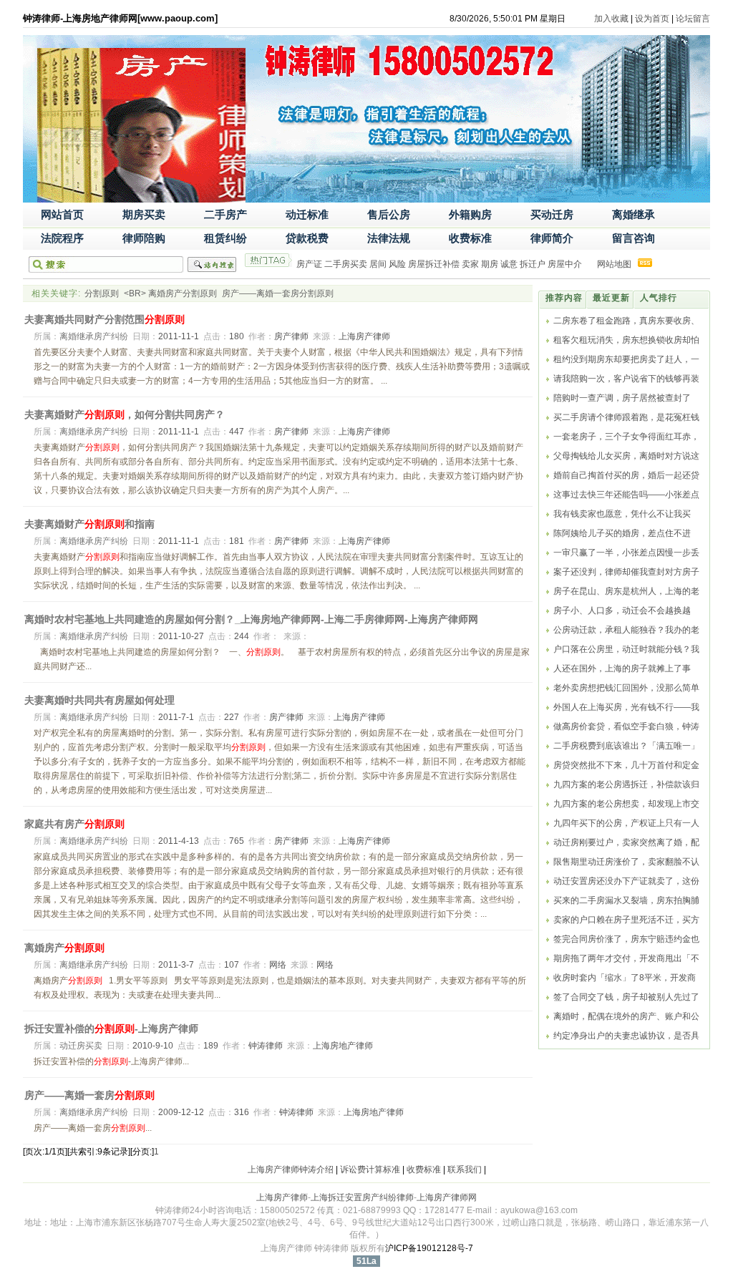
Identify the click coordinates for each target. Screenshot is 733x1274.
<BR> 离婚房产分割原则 (171, 293)
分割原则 (101, 293)
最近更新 (611, 298)
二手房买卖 (345, 264)
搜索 (212, 265)
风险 (397, 264)
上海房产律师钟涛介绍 (291, 1169)
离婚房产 (64, 947)
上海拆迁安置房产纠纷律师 (362, 1197)
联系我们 (464, 1169)
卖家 (470, 264)
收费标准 (424, 1169)
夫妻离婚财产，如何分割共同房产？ (124, 414)
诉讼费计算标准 (370, 1169)
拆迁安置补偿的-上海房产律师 (111, 1028)
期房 (489, 264)
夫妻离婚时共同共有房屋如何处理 (99, 700)
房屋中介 (565, 264)
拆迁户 (532, 264)
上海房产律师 (282, 1197)
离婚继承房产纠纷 (93, 336)
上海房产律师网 (447, 1197)
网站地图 (614, 264)
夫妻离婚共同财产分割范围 (104, 319)
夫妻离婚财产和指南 (89, 524)
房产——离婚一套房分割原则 (278, 293)
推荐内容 (564, 298)
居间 (378, 264)
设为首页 (652, 19)
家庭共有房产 (74, 824)
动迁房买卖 (80, 1046)
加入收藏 (611, 19)
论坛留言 (693, 19)
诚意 (509, 264)
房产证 (309, 264)
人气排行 (658, 298)
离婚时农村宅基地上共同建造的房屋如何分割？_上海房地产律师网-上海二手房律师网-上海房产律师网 (251, 619)
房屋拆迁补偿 (434, 264)
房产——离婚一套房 (89, 1095)
